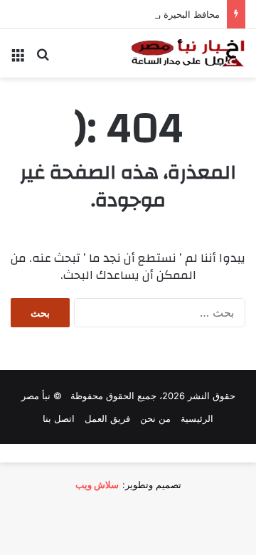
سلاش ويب (97, 484)
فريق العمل (107, 418)
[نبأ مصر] (188, 53)
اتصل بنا (59, 418)
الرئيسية (197, 418)
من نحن (155, 418)
